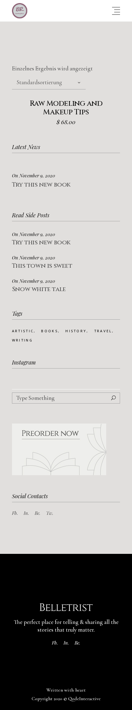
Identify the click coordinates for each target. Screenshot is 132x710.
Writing (22, 340)
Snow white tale (39, 289)
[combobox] (49, 82)
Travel (103, 331)
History (76, 331)
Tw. (49, 513)
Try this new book (41, 184)
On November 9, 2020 (33, 175)
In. (26, 513)
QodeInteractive (84, 699)
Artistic (23, 331)
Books (49, 331)
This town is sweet (42, 266)
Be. (38, 513)
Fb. (15, 513)
